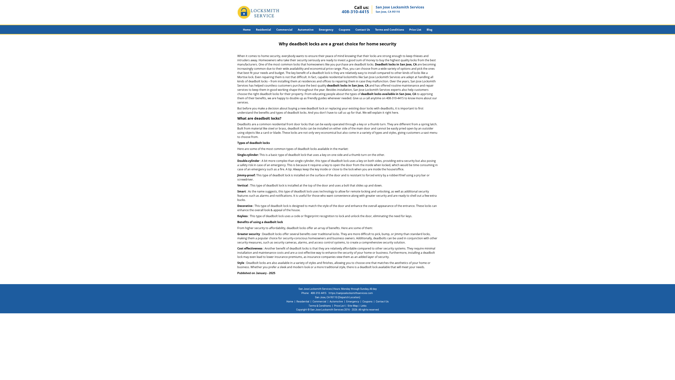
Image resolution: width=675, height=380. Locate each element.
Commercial (284, 29)
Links (364, 305)
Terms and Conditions (389, 29)
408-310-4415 (355, 11)
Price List (415, 29)
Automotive (306, 29)
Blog (429, 29)
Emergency (326, 29)
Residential (263, 29)
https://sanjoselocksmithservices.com (351, 293)
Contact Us (362, 29)
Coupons (344, 29)
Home (247, 29)
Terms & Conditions (319, 305)
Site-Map (353, 305)
